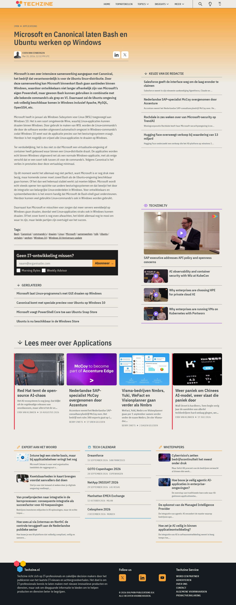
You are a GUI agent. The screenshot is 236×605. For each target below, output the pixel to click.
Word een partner (187, 576)
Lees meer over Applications (68, 343)
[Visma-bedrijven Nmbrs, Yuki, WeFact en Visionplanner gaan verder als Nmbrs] (144, 369)
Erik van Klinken (26, 412)
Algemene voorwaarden (191, 591)
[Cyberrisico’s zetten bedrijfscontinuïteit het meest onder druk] (164, 463)
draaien (53, 233)
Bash (16, 233)
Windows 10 (40, 237)
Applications (30, 26)
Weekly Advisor (57, 270)
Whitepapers (174, 447)
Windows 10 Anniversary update (65, 237)
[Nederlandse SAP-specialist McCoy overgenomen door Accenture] (92, 369)
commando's (40, 233)
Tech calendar (104, 447)
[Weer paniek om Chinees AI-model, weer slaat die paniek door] (197, 369)
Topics (142, 4)
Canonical (26, 233)
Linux (61, 233)
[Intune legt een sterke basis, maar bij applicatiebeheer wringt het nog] (23, 461)
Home (107, 4)
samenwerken (85, 233)
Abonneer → (104, 263)
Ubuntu (104, 233)
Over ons (181, 583)
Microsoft (71, 233)
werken (28, 237)
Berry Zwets (76, 421)
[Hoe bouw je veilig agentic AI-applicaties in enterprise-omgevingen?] (164, 488)
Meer (178, 4)
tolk (96, 233)
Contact (181, 587)
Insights (160, 4)
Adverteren (183, 580)
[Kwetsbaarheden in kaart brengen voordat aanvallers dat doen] (23, 482)
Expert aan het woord (39, 447)
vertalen (18, 237)
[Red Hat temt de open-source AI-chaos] (39, 369)
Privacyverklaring (188, 595)
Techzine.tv (158, 205)
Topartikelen (123, 4)
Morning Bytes (31, 270)
